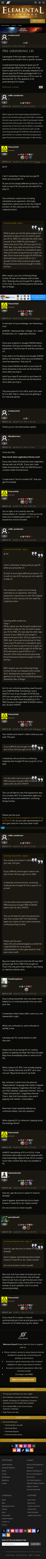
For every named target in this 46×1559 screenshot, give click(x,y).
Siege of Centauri (32, 1486)
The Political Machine (34, 1480)
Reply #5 (6, 447)
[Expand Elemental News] (4, 1428)
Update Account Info (34, 1515)
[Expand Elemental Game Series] (4, 1434)
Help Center (32, 1500)
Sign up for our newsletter (14, 1540)
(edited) (38, 162)
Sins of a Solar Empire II (34, 1474)
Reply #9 (6, 846)
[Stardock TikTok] (23, 1450)
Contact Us (5, 1522)
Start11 (4, 1471)
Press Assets (6, 1515)
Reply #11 (6, 1147)
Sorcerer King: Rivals (33, 1489)
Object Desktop (7, 1464)
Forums (4, 1525)
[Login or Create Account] (35, 2)
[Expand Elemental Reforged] (1, 1422)
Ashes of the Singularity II (35, 1464)
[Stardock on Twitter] (12, 1446)
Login (20, 25)
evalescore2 (14, 35)
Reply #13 (7, 1232)
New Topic (38, 21)
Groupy (4, 1483)
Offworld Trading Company (35, 1483)
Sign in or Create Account (23, 1379)
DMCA (31, 1555)
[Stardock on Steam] (33, 1446)
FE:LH (33, 517)
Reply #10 (7, 994)
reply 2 (25, 549)
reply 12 (28, 1241)
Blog (3, 1503)
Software (7, 1460)
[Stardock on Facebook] (17, 1446)
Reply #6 (6, 506)
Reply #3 (6, 318)
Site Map (37, 1555)
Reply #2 (6, 162)
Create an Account (34, 1506)
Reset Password (33, 1512)
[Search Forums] (43, 2)
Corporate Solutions (8, 1468)
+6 (4, 102)
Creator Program (7, 1518)
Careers (4, 1509)
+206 (4, 1224)
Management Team (8, 1506)
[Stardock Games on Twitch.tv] (25, 1446)
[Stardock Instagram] (29, 1446)
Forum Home (5, 25)
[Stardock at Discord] (19, 1450)
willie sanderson (15, 95)
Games (30, 1460)
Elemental (30, 1468)
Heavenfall (13, 146)
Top (44, 106)
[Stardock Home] (8, 2)
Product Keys (32, 1509)
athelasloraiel (14, 1172)
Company (7, 1495)
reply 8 (25, 855)
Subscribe (35, 1544)
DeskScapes (6, 1477)
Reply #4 (6, 422)
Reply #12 (7, 1188)
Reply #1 (6, 106)
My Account (31, 1503)
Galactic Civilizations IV (34, 1471)
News (4, 1512)
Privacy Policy (10, 1555)
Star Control (31, 1477)
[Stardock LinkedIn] (27, 1450)
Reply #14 (7, 1312)
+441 (4, 154)
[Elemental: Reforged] (23, 12)
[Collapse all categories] (44, 1421)
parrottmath (13, 1217)
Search (14, 25)
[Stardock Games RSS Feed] (31, 1450)
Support (32, 1495)
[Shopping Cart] (39, 2)
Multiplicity (5, 1480)
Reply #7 (6, 540)
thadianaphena (15, 978)
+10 (4, 986)
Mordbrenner (14, 436)
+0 (4, 42)
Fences (4, 1474)
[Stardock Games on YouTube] (21, 1446)
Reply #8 (6, 729)
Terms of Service (21, 1555)
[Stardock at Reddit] (14, 1450)
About (4, 1500)
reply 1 (20, 223)
